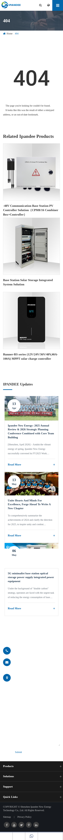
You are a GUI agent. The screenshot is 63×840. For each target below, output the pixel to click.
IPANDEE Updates (18, 384)
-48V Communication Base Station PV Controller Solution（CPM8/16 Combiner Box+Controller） (30, 210)
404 (17, 33)
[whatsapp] (31, 836)
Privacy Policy (24, 817)
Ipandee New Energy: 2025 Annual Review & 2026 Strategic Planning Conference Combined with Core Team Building (31, 431)
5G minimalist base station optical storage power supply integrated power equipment (31, 577)
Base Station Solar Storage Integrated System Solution (28, 282)
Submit (18, 752)
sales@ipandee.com (25, 662)
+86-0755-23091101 (25, 650)
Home (10, 33)
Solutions (8, 776)
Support (8, 786)
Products (8, 766)
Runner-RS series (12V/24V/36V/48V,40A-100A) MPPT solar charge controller (30, 356)
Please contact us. (23, 635)
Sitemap (7, 817)
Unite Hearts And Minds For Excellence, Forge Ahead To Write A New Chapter (29, 504)
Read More (14, 464)
